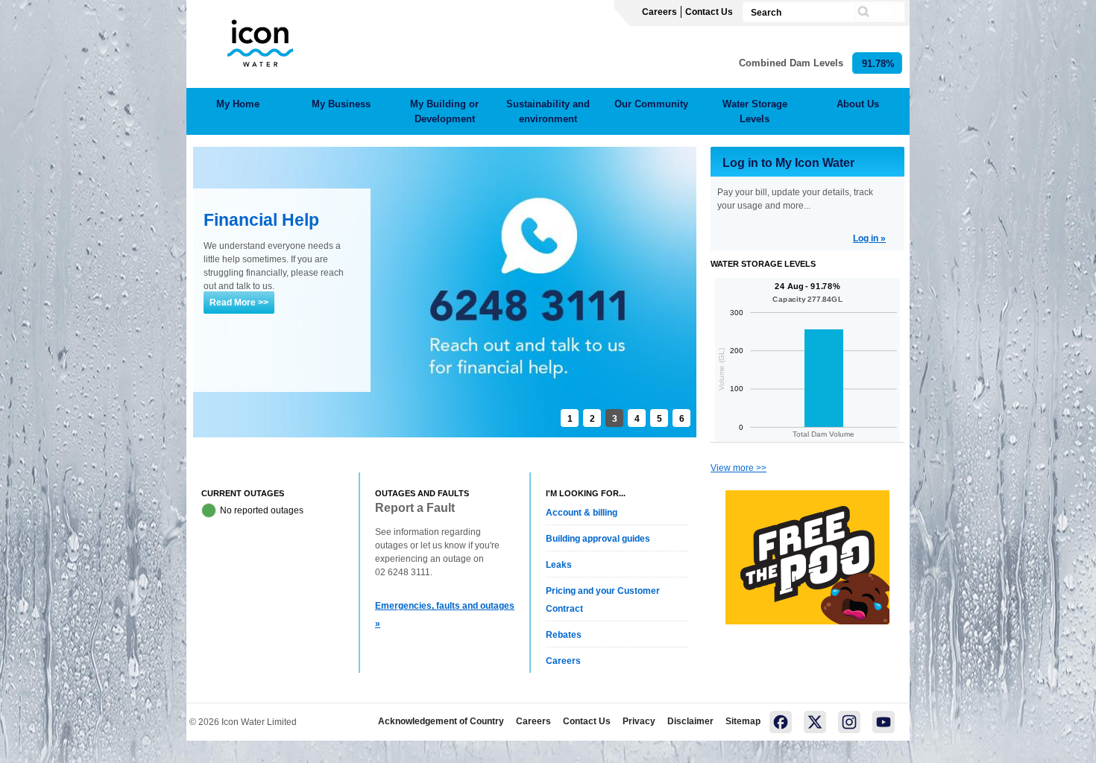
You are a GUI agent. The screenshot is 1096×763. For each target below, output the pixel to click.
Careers (659, 12)
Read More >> (239, 302)
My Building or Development (444, 111)
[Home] (259, 40)
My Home (237, 104)
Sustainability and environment (548, 111)
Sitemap (742, 721)
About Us (858, 104)
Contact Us (709, 12)
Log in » (869, 238)
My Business (341, 104)
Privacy (639, 721)
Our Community (651, 104)
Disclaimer (690, 721)
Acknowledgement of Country (441, 721)
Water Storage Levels (754, 111)
